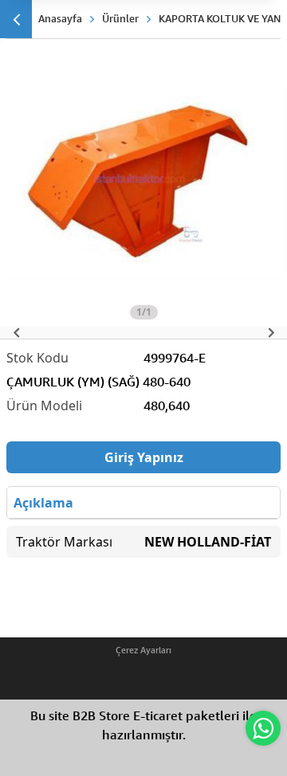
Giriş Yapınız (143, 457)
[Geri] (16, 19)
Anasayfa (60, 18)
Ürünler (120, 18)
